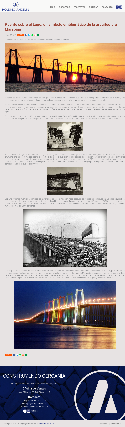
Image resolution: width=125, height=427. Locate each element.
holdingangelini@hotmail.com (34, 403)
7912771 (42, 401)
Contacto (107, 7)
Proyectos (79, 7)
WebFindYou (116, 424)
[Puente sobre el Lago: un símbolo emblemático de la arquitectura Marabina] (26, 35)
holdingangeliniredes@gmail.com (34, 406)
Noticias (93, 7)
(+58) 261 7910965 (29, 401)
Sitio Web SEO (104, 424)
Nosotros (64, 7)
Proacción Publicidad (46, 424)
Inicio (52, 7)
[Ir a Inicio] (16, 6)
